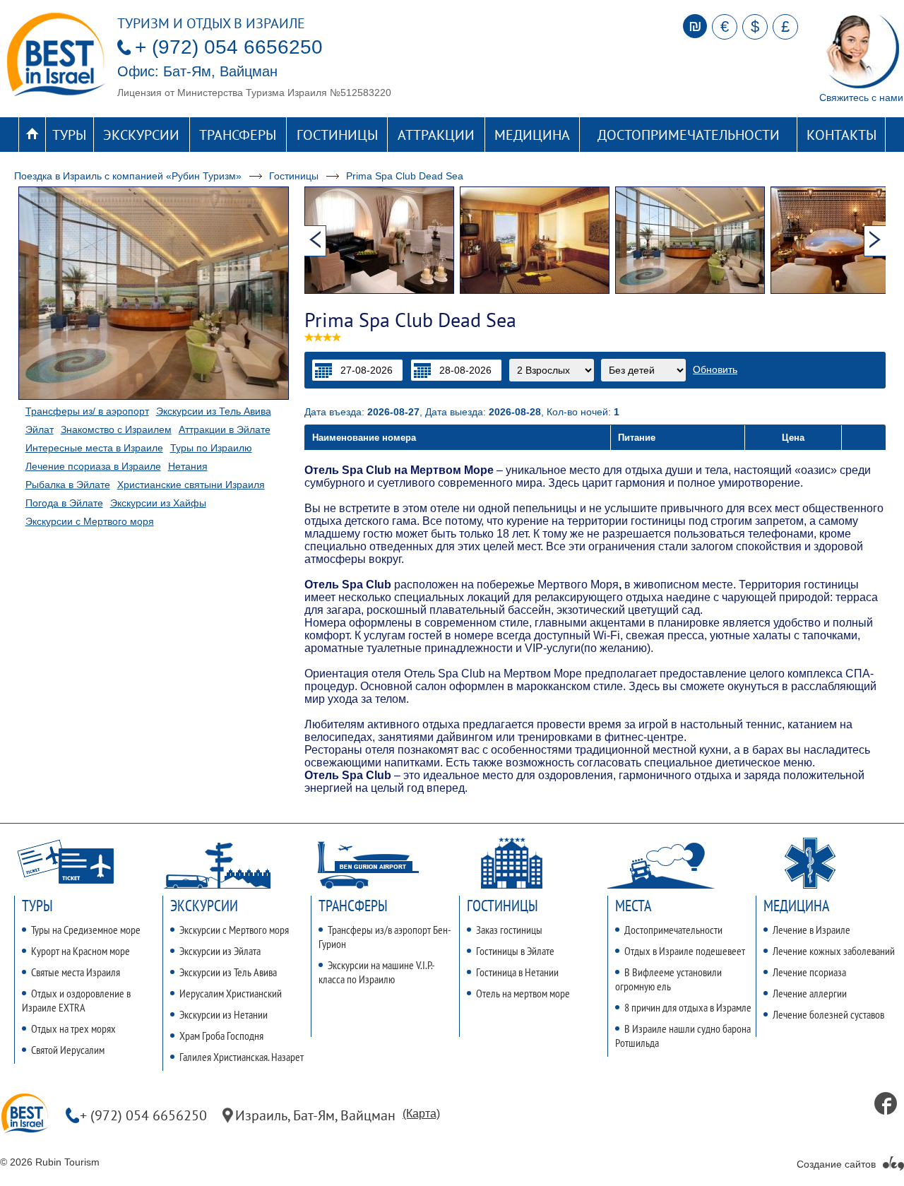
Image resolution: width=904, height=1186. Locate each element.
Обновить (715, 369)
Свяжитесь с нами (861, 97)
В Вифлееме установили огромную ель (668, 979)
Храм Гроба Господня (221, 1035)
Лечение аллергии (810, 993)
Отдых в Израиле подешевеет (684, 951)
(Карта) (421, 1114)
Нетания (188, 466)
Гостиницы (337, 135)
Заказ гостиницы (509, 930)
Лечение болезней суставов (828, 1014)
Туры (69, 135)
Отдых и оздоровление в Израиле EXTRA (76, 1000)
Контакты (841, 135)
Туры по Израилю (211, 447)
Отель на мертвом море (523, 993)
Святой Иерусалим (68, 1050)
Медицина (532, 135)
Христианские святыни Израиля (191, 484)
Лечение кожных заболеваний (834, 951)
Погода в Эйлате (64, 503)
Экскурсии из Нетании (223, 1014)
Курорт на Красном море (80, 951)
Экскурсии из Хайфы (158, 503)
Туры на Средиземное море (86, 930)
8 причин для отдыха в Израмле (687, 1007)
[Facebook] (885, 1103)
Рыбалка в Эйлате (67, 484)
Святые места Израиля (75, 972)
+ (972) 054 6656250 (229, 47)
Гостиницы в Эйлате (515, 951)
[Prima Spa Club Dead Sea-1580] (693, 240)
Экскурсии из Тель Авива (213, 411)
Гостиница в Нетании (517, 972)
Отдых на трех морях (73, 1028)
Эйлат (39, 429)
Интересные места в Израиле (94, 447)
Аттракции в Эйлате (224, 429)
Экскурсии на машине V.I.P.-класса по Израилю (377, 972)
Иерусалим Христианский (230, 993)
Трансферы (237, 135)
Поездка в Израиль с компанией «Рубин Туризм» (128, 176)
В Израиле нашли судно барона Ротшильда (683, 1035)
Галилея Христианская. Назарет (241, 1057)
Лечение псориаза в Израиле (93, 466)
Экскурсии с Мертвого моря (89, 521)
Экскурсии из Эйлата (220, 951)
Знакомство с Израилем (116, 429)
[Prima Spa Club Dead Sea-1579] (537, 240)
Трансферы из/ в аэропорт (87, 411)
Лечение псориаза (809, 972)
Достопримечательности (688, 135)
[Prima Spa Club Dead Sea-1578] (382, 240)
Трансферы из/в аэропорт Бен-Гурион (385, 937)
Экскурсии (141, 135)
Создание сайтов (836, 1164)
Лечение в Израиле (811, 930)
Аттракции (436, 135)
